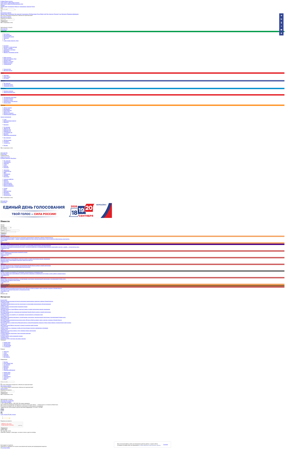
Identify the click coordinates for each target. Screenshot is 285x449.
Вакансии (6, 122)
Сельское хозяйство (8, 179)
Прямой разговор (8, 62)
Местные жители (8, 70)
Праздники (6, 176)
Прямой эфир (4, 6)
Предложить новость (6, 12)
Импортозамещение (9, 185)
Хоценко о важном (8, 91)
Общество (6, 163)
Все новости (7, 357)
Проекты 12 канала (8, 61)
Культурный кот (8, 110)
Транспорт (6, 181)
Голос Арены (7, 77)
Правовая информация (72, 14)
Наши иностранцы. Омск (10, 58)
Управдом (6, 38)
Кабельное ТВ (7, 129)
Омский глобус (7, 60)
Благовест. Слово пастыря (10, 47)
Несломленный (7, 35)
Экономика (6, 170)
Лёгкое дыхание (8, 107)
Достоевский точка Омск (10, 97)
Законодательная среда (9, 92)
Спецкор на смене (8, 100)
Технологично (7, 69)
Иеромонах (6, 51)
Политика (6, 167)
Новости (17, 6)
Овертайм (6, 75)
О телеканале (7, 346)
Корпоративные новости (10, 120)
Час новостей (18, 14)
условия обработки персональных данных (150, 445)
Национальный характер (10, 114)
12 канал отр (7, 143)
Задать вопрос (4, 388)
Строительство (7, 171)
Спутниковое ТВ (8, 132)
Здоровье (6, 175)
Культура (6, 166)
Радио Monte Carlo (41, 14)
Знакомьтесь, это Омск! (9, 49)
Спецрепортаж (7, 64)
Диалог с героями (8, 48)
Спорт (5, 164)
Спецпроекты (22, 6)
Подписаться (4, 21)
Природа (6, 180)
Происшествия (7, 191)
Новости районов (8, 184)
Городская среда (8, 183)
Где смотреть (7, 127)
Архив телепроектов (6, 117)
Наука (5, 189)
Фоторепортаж (7, 195)
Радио (33, 6)
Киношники (7, 109)
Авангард (29, 6)
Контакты (64, 14)
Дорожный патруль (8, 86)
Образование (7, 174)
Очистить (3, 235)
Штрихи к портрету (9, 113)
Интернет (6, 133)
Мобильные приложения (10, 135)
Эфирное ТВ (7, 128)
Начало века (7, 111)
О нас (59, 14)
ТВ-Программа (33, 14)
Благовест (6, 45)
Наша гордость (7, 57)
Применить (3, 233)
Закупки (6, 368)
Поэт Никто (7, 34)
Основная (6, 141)
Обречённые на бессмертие (10, 101)
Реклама (56, 14)
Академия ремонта (8, 98)
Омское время (7, 102)
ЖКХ (5, 172)
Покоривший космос (9, 36)
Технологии (7, 193)
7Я (4, 39)
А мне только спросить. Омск (11, 40)
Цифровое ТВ (7, 131)
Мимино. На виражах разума (11, 52)
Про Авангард (50, 14)
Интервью (6, 192)
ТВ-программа (7, 345)
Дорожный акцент (8, 84)
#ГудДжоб (6, 78)
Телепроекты (11, 6)
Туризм (5, 188)
